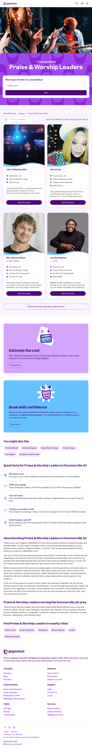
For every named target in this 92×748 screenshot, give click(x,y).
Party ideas (52, 676)
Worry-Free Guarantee (32, 415)
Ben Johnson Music (16, 258)
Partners (7, 679)
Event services (53, 708)
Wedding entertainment (14, 699)
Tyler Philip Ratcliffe (16, 169)
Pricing (7, 711)
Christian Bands (11, 448)
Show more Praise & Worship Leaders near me (46, 306)
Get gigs (7, 708)
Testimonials (9, 715)
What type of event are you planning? (24, 80)
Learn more (15, 424)
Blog (6, 676)
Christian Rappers (29, 448)
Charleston (42, 630)
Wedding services (55, 715)
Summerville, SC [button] (47, 61)
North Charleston (27, 630)
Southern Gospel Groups (29, 454)
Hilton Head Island (12, 636)
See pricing (15, 365)
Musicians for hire (12, 695)
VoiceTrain (55, 169)
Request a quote (54, 679)
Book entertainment (13, 689)
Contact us (52, 692)
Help (49, 689)
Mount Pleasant (58, 630)
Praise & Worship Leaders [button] (46, 67)
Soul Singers (10, 454)
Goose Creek (10, 630)
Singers (22, 113)
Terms (6, 732)
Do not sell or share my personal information (21, 737)
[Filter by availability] (20, 119)
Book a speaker (10, 692)
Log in (50, 695)
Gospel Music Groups (49, 448)
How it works (53, 673)
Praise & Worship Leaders (38, 113)
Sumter (72, 630)
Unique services (54, 711)
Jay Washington (58, 258)
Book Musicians (10, 113)
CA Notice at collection (13, 734)
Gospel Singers (69, 448)
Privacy (14, 732)
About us (8, 673)
